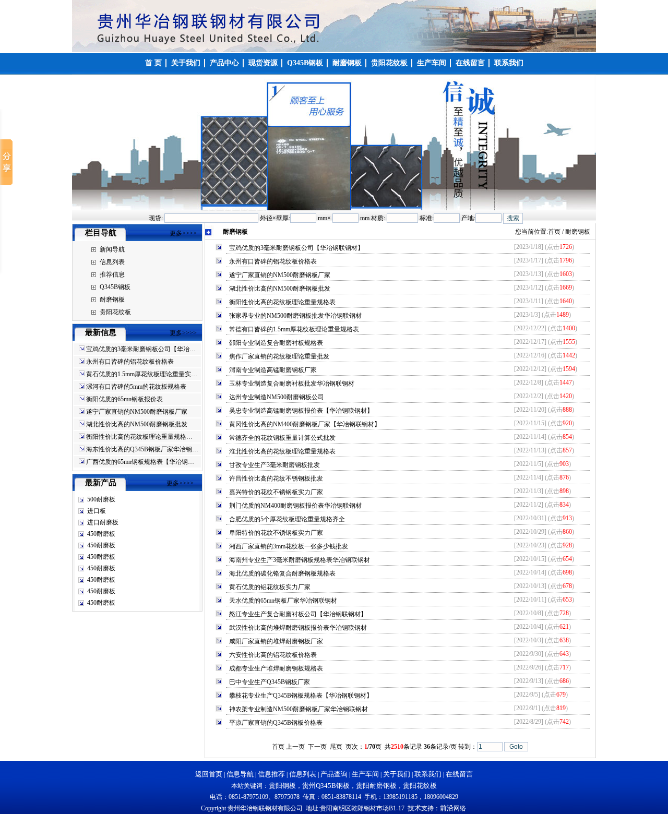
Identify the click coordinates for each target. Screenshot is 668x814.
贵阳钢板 (282, 785)
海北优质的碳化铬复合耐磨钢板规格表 (282, 573)
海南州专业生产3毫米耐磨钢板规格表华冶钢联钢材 (299, 560)
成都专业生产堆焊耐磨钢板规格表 (276, 668)
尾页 (336, 746)
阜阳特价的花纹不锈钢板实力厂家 (276, 532)
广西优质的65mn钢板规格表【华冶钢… (140, 461)
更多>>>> (183, 233)
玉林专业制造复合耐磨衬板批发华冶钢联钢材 (291, 383)
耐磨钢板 (112, 299)
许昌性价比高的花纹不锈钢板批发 (276, 478)
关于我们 (396, 774)
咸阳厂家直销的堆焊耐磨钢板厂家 (276, 641)
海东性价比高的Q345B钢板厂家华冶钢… (142, 449)
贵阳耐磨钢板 (376, 785)
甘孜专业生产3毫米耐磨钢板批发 (274, 465)
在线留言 (459, 774)
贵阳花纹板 (115, 312)
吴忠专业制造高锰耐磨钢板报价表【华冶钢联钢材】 (301, 410)
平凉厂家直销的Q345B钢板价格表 (276, 722)
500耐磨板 (101, 499)
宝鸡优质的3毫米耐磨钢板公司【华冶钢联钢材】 (296, 248)
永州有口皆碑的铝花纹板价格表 (130, 361)
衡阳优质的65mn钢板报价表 (124, 399)
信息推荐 (271, 774)
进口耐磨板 (102, 522)
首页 (554, 231)
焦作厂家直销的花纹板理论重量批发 (279, 356)
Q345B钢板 (115, 287)
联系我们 (428, 774)
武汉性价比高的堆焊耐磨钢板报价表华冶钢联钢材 (298, 627)
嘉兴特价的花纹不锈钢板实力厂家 (276, 492)
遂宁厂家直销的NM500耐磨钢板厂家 (136, 411)
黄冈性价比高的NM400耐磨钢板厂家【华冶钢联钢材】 (304, 424)
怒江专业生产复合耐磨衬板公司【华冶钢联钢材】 (298, 614)
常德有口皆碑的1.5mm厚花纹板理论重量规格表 (294, 329)
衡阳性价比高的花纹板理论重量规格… (139, 436)
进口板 (96, 510)
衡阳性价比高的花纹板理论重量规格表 (282, 302)
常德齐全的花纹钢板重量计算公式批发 (282, 437)
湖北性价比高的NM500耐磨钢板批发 (136, 424)
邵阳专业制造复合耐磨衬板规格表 (276, 342)
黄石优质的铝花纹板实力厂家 (270, 587)
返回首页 (208, 774)
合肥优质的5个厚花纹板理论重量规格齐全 (287, 519)
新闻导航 (112, 249)
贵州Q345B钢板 (326, 785)
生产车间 (365, 774)
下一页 (317, 746)
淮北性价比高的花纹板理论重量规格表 (282, 451)
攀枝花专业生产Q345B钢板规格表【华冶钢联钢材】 (301, 695)
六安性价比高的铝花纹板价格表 (273, 655)
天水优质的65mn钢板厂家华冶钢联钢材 (283, 600)
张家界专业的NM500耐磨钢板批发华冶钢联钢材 (295, 315)
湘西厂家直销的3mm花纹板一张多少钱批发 (288, 546)
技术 (414, 808)
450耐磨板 (101, 533)
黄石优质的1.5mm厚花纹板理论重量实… (141, 374)
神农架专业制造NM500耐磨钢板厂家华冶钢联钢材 (298, 709)
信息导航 (240, 774)
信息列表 (112, 262)
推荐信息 (112, 274)
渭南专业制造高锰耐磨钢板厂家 (273, 370)
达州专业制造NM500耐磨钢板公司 (276, 397)
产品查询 (334, 774)
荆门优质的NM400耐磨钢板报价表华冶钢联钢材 (295, 505)
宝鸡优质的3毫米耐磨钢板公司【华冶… (141, 349)
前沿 (447, 808)
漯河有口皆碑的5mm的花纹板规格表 (136, 386)
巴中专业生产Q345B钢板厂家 (269, 682)
